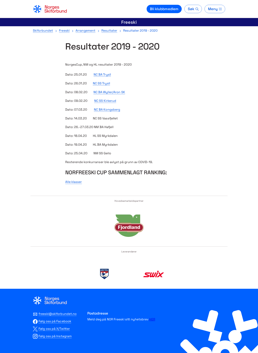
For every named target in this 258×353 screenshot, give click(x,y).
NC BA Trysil (102, 74)
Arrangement (85, 30)
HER (152, 319)
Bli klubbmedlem (164, 9)
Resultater (109, 30)
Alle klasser (73, 182)
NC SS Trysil (101, 83)
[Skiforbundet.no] (50, 8)
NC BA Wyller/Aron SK (109, 92)
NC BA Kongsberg (107, 109)
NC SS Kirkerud (105, 101)
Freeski (129, 22)
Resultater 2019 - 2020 (140, 30)
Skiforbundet (43, 30)
